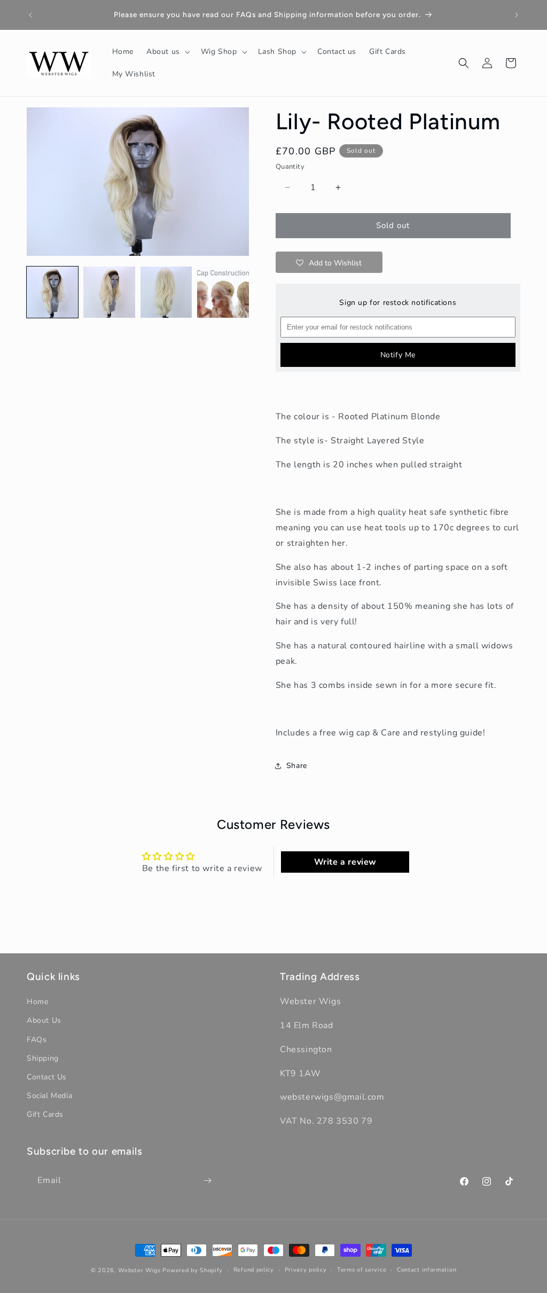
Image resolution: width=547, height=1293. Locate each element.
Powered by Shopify (192, 1270)
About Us (44, 1020)
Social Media (49, 1096)
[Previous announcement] (30, 15)
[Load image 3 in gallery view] (166, 292)
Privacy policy (306, 1270)
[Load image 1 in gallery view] (52, 292)
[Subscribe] (207, 1181)
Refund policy (253, 1270)
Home (37, 1002)
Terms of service (361, 1270)
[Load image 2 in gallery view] (109, 292)
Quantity (290, 166)
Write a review (345, 862)
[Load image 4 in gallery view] (222, 292)
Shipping (43, 1058)
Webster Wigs (139, 1270)
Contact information (426, 1270)
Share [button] (296, 766)
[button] (167, 52)
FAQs (36, 1040)
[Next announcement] (516, 15)
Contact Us (47, 1077)
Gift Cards (45, 1114)
